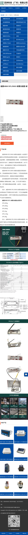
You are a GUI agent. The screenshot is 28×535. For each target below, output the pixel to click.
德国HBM (5, 25)
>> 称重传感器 (16, 15)
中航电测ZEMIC (20, 50)
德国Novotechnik (20, 46)
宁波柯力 (18, 53)
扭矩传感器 (19, 71)
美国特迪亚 (6, 32)
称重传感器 (6, 71)
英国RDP (5, 67)
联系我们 (3, 11)
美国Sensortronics (21, 43)
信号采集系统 (19, 18)
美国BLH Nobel (7, 43)
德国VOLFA (6, 50)
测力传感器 (19, 67)
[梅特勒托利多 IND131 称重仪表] (20, 457)
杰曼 (17, 36)
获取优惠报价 (7, 143)
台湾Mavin (5, 64)
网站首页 (3, 8)
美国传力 (18, 25)
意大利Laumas (20, 39)
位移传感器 (6, 74)
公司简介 (24, 8)
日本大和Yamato (7, 53)
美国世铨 (18, 29)
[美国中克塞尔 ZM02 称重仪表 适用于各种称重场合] (6, 439)
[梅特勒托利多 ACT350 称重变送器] (6, 474)
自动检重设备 (6, 22)
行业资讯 (17, 8)
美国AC (18, 57)
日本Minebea (19, 60)
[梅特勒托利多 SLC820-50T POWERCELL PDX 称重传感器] (20, 491)
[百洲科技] (14, 4)
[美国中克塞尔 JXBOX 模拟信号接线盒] (6, 457)
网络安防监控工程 (21, 22)
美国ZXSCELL (6, 36)
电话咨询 (3, 533)
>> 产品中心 (10, 15)
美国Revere (6, 60)
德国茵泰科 (6, 46)
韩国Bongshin (6, 57)
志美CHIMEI (6, 39)
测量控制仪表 (6, 18)
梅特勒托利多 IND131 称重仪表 (20, 459)
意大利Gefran (19, 64)
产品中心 (10, 8)
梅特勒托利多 (6, 29)
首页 (6, 15)
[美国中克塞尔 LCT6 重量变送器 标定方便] (20, 439)
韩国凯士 (18, 32)
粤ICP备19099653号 (11, 513)
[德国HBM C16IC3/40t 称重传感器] (6, 491)
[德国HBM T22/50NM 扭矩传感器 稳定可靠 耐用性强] (20, 474)
